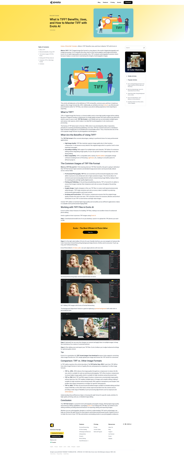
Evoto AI (93, 215)
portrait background (100, 308)
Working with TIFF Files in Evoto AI (46, 57)
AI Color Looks (77, 248)
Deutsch (60, 446)
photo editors (101, 155)
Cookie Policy (66, 453)
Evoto (105, 105)
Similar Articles (132, 76)
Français (56, 446)
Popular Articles (132, 80)
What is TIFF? (42, 49)
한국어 (65, 446)
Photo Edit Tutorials (54, 15)
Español (78, 446)
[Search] (144, 47)
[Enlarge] (118, 60)
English (51, 446)
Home (62, 46)
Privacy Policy (59, 453)
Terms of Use (52, 453)
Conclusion (41, 63)
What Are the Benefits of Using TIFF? (47, 51)
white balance (69, 391)
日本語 (68, 446)
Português (73, 446)
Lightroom (91, 158)
